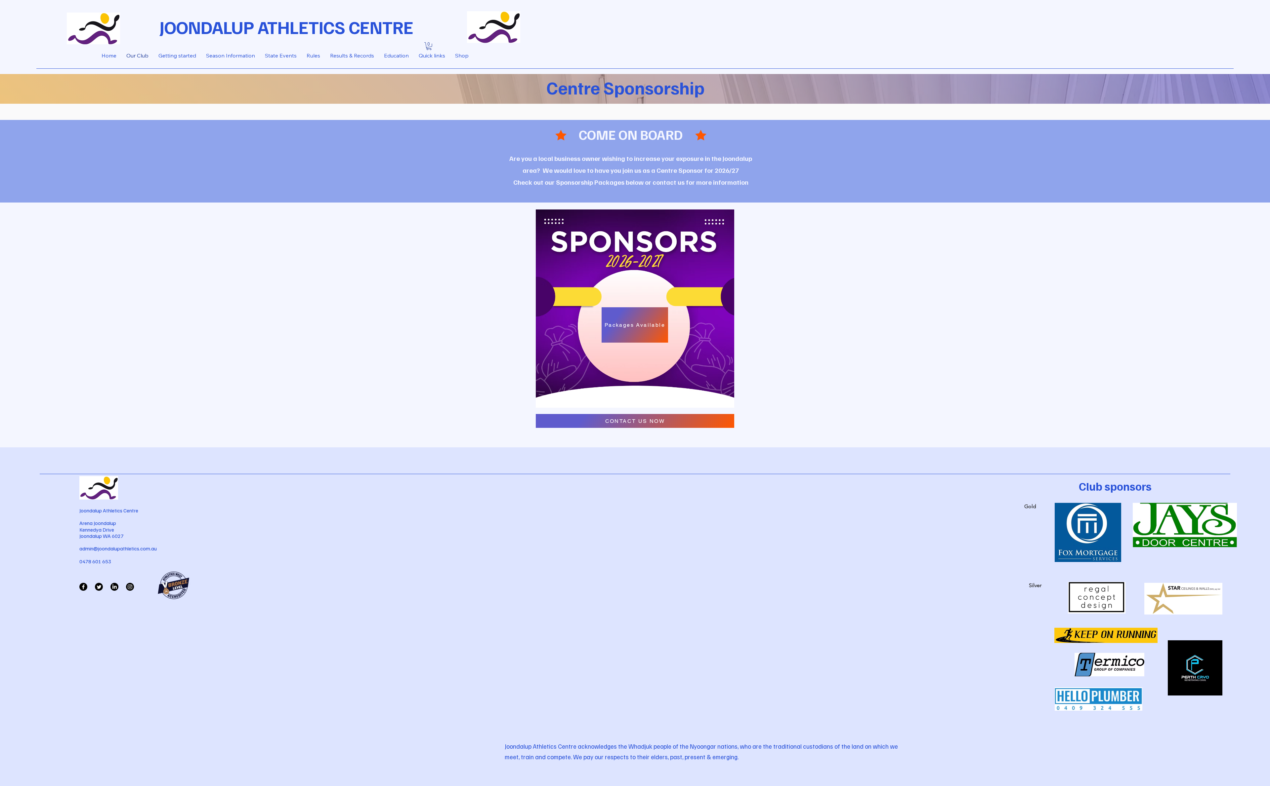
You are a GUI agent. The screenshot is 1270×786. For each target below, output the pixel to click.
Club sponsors (1115, 486)
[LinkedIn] (114, 587)
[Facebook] (83, 587)
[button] (429, 46)
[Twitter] (99, 587)
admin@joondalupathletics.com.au (118, 548)
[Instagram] (130, 587)
